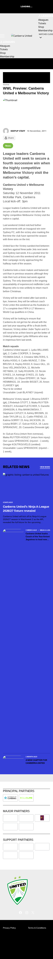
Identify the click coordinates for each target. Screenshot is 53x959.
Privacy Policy (9, 928)
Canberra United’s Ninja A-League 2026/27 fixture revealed (26, 508)
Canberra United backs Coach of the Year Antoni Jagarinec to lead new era (38, 536)
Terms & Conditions (37, 928)
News (8, 146)
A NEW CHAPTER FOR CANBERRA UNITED (36, 761)
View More (45, 467)
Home (6, 84)
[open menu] (2, 35)
